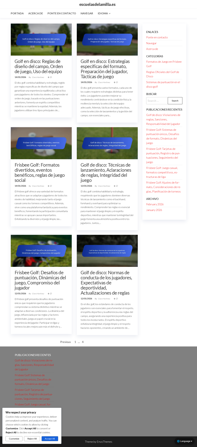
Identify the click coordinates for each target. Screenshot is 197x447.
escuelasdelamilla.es (97, 4)
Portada (17, 13)
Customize (14, 438)
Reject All (32, 438)
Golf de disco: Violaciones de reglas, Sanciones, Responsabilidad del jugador (163, 119)
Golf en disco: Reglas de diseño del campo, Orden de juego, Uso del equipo (39, 66)
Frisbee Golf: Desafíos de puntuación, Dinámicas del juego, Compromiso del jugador (40, 280)
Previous (65, 342)
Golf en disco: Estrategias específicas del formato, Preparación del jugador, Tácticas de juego (105, 68)
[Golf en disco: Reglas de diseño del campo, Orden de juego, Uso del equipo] (41, 39)
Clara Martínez (38, 77)
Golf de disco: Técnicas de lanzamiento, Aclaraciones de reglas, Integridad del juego (106, 172)
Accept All (50, 438)
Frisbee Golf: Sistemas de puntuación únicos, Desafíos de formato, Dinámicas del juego (33, 379)
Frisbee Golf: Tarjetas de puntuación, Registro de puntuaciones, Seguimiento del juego (34, 394)
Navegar (87, 13)
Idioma (103, 13)
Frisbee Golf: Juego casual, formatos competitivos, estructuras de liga (162, 172)
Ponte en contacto (62, 13)
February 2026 (155, 204)
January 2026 (154, 210)
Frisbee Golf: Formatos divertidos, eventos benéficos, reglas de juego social (40, 172)
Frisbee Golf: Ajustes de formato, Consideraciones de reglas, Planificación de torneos (163, 187)
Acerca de (35, 13)
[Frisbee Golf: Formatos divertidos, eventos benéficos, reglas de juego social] (41, 143)
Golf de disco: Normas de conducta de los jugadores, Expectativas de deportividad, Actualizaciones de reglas (106, 282)
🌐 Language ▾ (184, 441)
